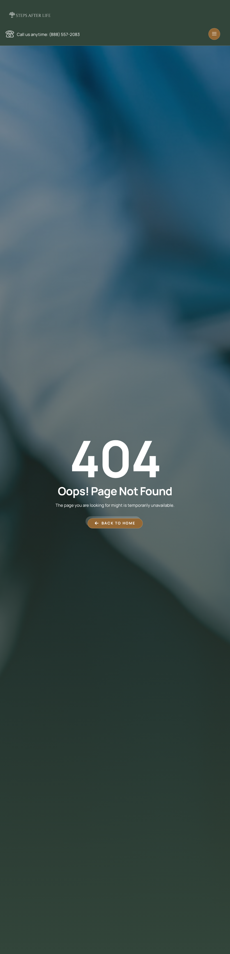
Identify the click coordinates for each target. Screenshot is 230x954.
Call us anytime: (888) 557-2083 (48, 34)
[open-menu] (214, 34)
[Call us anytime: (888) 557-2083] (10, 34)
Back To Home (118, 523)
